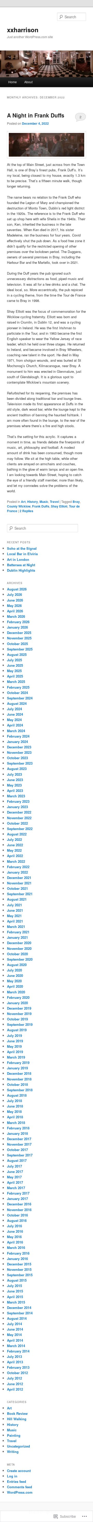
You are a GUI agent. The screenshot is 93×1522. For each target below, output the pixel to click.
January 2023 (17, 806)
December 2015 (19, 1264)
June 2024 (15, 714)
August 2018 (17, 1095)
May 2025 (14, 670)
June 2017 (15, 1171)
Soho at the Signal (22, 548)
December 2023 (19, 747)
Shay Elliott (59, 506)
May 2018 (14, 1111)
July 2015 (14, 1285)
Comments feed (19, 1486)
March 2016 (16, 1247)
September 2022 (20, 828)
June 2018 (15, 1106)
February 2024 (18, 736)
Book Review (17, 1413)
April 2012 (15, 1389)
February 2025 (18, 687)
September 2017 (20, 1155)
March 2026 (16, 616)
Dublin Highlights (21, 570)
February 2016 (18, 1253)
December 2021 (19, 877)
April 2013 (15, 1361)
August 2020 (17, 964)
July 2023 (14, 774)
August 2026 (17, 589)
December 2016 (19, 1204)
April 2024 (15, 725)
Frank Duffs (40, 506)
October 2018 (17, 1084)
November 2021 (19, 883)
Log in (12, 1476)
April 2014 (15, 1340)
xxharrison (22, 29)
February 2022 (18, 866)
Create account (19, 1470)
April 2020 (15, 986)
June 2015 (15, 1291)
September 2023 (20, 763)
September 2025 (20, 649)
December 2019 (19, 1008)
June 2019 (15, 1040)
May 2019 (14, 1046)
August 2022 (17, 834)
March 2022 (16, 861)
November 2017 (19, 1144)
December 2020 (19, 942)
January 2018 (17, 1133)
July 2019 (14, 1035)
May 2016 (14, 1236)
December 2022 (19, 812)
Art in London (18, 559)
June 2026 (15, 600)
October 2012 (17, 1372)
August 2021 (17, 899)
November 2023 (19, 752)
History (32, 501)
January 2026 (17, 627)
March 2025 (16, 681)
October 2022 (17, 823)
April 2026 (15, 610)
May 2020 (14, 980)
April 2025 (15, 676)
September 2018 (20, 1089)
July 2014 (14, 1323)
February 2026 (18, 621)
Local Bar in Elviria (22, 553)
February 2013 (18, 1367)
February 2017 (18, 1193)
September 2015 (20, 1274)
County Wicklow (18, 506)
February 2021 (18, 931)
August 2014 (17, 1318)
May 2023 (14, 785)
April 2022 (15, 855)
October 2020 (17, 953)
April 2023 (15, 790)
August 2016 (17, 1220)
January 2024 (17, 741)
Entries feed (16, 1481)
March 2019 (16, 1057)
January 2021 (17, 937)
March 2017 (16, 1187)
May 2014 (14, 1334)
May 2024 (14, 719)
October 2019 (17, 1019)
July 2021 (14, 904)
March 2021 (16, 926)
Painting (13, 1435)
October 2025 (17, 643)
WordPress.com (20, 1492)
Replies (26, 511)
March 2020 (16, 992)
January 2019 (17, 1068)
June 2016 (15, 1231)
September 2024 (20, 698)
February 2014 (18, 1351)
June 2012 (15, 1383)
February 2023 (18, 801)
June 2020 (15, 975)
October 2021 (17, 888)
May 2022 (14, 850)
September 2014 (20, 1312)
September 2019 (20, 1024)
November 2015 (19, 1269)
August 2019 (17, 1029)
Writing (13, 1451)
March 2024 (16, 730)
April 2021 (15, 921)
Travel (54, 501)
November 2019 (19, 1013)
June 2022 (15, 844)
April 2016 (15, 1242)
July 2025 (14, 659)
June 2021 (15, 910)
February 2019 (18, 1062)
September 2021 (20, 893)
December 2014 (19, 1307)
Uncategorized (18, 1446)
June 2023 (15, 779)
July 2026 (14, 594)
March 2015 (16, 1302)
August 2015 (17, 1280)
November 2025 (19, 638)
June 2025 (15, 665)
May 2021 (14, 915)
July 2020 (14, 970)
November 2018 (19, 1079)
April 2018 (15, 1116)
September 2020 (20, 959)
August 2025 (17, 654)
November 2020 (19, 948)
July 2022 (14, 839)
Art (23, 501)
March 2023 (16, 795)
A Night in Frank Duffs (35, 115)
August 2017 (17, 1160)
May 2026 (14, 605)
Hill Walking (16, 1418)
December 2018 (19, 1073)
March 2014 (16, 1345)
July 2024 (14, 708)
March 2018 (16, 1122)
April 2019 (15, 1051)
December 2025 (19, 632)
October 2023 (17, 757)
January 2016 (17, 1258)
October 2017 (17, 1149)
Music (44, 501)
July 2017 (14, 1166)
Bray (76, 501)
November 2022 (19, 817)
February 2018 (18, 1128)
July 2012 (14, 1378)
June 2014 (15, 1329)
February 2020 (18, 997)
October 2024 (17, 692)
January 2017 (17, 1198)
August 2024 (17, 703)
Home (12, 82)
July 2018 (14, 1100)
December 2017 (19, 1138)
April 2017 (15, 1182)
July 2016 (14, 1225)
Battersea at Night (21, 564)
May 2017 (14, 1176)
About (28, 82)
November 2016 (19, 1209)
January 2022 (17, 872)
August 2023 (17, 768)
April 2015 (15, 1296)
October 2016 (17, 1215)
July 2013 (14, 1356)
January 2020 (17, 1002)
